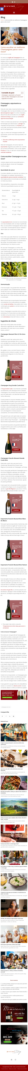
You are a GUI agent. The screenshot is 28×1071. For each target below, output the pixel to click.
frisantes (19, 125)
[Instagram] (14, 2)
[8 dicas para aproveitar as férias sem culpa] (14, 934)
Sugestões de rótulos (7, 98)
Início (2, 20)
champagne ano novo (5, 707)
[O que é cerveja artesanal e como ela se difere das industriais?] (14, 732)
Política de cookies (12, 1068)
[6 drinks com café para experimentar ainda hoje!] (14, 908)
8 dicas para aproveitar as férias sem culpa (10, 944)
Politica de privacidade (22, 1068)
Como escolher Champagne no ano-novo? (12, 96)
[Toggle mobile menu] (14, 12)
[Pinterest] (12, 2)
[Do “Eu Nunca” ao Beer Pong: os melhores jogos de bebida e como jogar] (14, 858)
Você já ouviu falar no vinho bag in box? (10, 843)
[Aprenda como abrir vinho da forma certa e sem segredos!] (14, 758)
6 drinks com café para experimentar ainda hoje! (12, 918)
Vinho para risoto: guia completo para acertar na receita (14, 999)
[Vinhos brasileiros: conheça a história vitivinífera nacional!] (14, 960)
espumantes (4, 147)
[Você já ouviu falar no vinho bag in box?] (14, 833)
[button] (2, 9)
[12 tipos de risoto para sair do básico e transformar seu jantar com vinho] (14, 882)
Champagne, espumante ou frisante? (11, 95)
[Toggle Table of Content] (21, 93)
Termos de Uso (4, 1068)
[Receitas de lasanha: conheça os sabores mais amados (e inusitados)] (14, 783)
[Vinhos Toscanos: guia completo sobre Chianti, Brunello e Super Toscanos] (14, 807)
